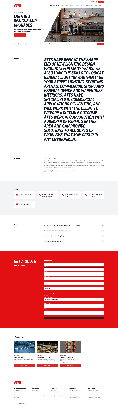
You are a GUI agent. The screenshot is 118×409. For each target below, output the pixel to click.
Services (45, 43)
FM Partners (98, 5)
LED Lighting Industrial (92, 392)
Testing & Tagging (35, 390)
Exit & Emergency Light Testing (38, 395)
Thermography (54, 390)
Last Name (46, 266)
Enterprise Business (79, 5)
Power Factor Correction (55, 392)
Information (39, 43)
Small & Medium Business (67, 5)
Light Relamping (72, 392)
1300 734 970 (93, 2)
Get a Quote (100, 43)
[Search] (103, 5)
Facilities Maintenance (54, 5)
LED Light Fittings (72, 395)
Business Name (47, 281)
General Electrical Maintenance (75, 390)
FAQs (50, 43)
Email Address (47, 271)
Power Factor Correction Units (94, 397)
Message (45, 308)
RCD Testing (34, 392)
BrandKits (23, 403)
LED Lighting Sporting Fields (93, 395)
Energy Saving (16, 355)
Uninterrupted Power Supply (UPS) (57, 395)
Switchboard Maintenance (74, 397)
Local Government (89, 5)
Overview (33, 43)
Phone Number (47, 276)
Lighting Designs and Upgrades (21, 44)
